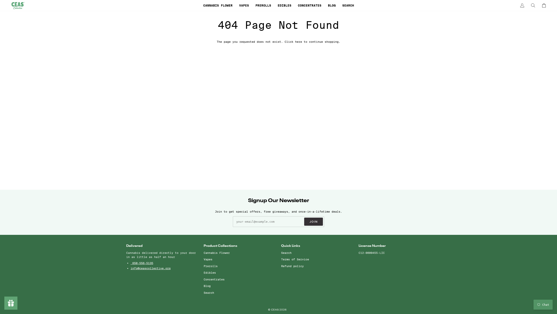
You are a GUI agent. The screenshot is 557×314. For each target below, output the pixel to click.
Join (313, 222)
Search (209, 292)
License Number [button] (372, 245)
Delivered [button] (134, 245)
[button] (218, 5)
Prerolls (211, 266)
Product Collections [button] (220, 245)
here (298, 41)
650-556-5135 (142, 263)
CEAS (275, 310)
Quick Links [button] (290, 245)
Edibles (210, 272)
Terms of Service (295, 259)
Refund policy (292, 266)
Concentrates (214, 279)
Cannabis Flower (217, 252)
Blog (207, 285)
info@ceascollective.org (151, 268)
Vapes (208, 259)
